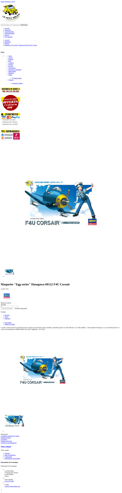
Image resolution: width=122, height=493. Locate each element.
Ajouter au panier (7, 308)
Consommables (9, 32)
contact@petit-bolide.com (12, 486)
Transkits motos (17, 78)
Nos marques (8, 37)
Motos (10, 75)
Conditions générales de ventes (10, 436)
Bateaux (10, 59)
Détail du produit (10, 324)
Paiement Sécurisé (6, 441)
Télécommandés (9, 33)
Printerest (7, 318)
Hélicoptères (12, 71)
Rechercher (23, 25)
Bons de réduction (10, 455)
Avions (10, 57)
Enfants (10, 64)
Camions (11, 63)
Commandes (8, 457)
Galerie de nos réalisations (8, 443)
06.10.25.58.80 (9, 481)
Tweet (6, 317)
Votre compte (6, 447)
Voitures (10, 80)
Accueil (7, 28)
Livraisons (4, 439)
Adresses (7, 453)
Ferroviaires (12, 68)
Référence (4, 303)
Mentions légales (6, 438)
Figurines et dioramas (14, 69)
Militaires (11, 73)
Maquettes (8, 30)
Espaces (10, 66)
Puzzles (7, 35)
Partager (7, 315)
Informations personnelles (12, 458)
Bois (9, 61)
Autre (10, 56)
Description (8, 322)
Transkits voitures (17, 83)
